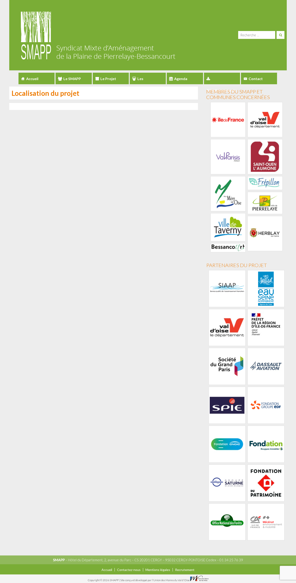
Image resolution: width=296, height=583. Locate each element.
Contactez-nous (129, 569)
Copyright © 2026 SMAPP (103, 580)
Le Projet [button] (108, 78)
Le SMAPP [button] (72, 78)
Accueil (32, 78)
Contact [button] (256, 78)
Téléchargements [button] (222, 78)
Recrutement (184, 569)
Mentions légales (157, 569)
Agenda (180, 78)
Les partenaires (142, 80)
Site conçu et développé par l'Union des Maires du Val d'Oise (155, 580)
